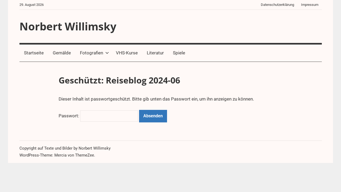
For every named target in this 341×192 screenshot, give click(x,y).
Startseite (34, 52)
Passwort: (69, 115)
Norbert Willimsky (67, 26)
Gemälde (62, 52)
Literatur (155, 52)
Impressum (309, 5)
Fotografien (91, 52)
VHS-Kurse (127, 52)
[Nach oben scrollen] (331, 182)
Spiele (179, 52)
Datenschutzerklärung (277, 5)
